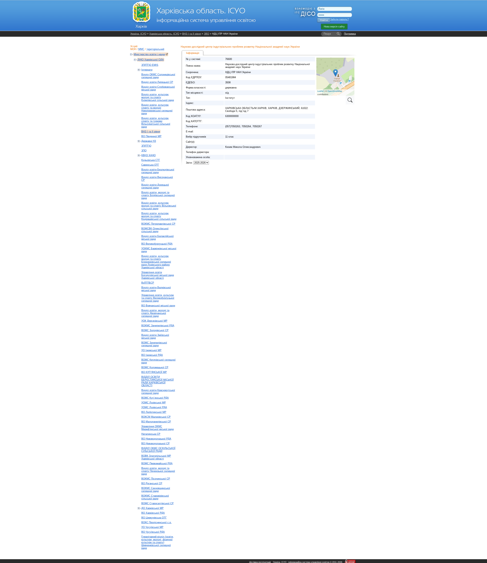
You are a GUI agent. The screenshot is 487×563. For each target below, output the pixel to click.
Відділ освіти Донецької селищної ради (155, 186)
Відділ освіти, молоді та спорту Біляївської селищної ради (158, 195)
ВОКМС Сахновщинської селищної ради (155, 489)
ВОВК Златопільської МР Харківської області (156, 457)
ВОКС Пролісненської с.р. (156, 522)
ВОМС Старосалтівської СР (157, 503)
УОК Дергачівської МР (154, 320)
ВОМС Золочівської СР (155, 330)
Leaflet (320, 90)
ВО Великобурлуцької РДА (157, 243)
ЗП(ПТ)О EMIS (149, 65)
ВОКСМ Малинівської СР (156, 416)
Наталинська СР (150, 434)
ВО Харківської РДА (153, 512)
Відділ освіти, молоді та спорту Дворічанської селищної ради (155, 313)
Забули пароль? (339, 19)
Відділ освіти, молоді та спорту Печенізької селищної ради (158, 471)
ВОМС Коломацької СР (154, 367)
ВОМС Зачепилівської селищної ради (154, 344)
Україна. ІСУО (138, 33)
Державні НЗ (148, 141)
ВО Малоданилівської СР (156, 421)
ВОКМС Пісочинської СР (155, 478)
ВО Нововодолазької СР (155, 443)
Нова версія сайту (334, 26)
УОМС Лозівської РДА (154, 407)
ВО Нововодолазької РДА (156, 438)
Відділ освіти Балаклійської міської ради (157, 237)
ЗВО (206, 33)
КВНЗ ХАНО (148, 155)
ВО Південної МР (151, 136)
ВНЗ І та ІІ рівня (191, 33)
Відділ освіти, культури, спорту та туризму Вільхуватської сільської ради (155, 122)
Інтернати (146, 69)
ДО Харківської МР (152, 508)
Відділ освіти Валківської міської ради (156, 289)
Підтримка (350, 33)
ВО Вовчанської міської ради (158, 305)
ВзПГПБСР (147, 282)
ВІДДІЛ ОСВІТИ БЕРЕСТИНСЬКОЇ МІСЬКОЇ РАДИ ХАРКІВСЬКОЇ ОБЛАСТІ (157, 381)
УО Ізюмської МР (151, 350)
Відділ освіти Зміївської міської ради (155, 336)
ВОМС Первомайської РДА (157, 463)
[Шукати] (338, 34)
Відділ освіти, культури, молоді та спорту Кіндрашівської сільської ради (158, 216)
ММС (141, 49)
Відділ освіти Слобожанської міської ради (158, 88)
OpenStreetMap (334, 90)
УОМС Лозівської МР (153, 402)
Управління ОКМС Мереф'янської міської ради (157, 428)
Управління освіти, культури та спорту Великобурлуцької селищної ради (157, 298)
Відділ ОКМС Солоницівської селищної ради (158, 76)
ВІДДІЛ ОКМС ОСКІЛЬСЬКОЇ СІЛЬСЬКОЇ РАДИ (158, 449)
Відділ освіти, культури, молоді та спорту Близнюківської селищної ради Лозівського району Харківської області (156, 262)
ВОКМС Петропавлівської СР (158, 223)
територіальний (155, 49)
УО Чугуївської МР (152, 527)
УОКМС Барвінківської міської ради (158, 250)
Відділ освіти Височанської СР (157, 178)
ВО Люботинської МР (153, 412)
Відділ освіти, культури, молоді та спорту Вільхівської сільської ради (158, 205)
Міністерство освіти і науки (149, 54)
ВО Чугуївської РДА (153, 531)
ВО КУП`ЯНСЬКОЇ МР (154, 372)
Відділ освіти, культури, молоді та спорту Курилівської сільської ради (157, 97)
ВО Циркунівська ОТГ (154, 517)
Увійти (324, 20)
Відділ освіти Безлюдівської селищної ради (157, 171)
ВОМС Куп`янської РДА (155, 397)
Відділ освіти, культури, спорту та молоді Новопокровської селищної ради (157, 109)
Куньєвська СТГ (150, 160)
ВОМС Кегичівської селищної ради (158, 361)
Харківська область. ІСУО (164, 33)
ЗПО (143, 150)
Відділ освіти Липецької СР (157, 82)
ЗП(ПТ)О (146, 145)
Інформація (192, 53)
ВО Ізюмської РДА (152, 355)
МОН (133, 49)
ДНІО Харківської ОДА (151, 59)
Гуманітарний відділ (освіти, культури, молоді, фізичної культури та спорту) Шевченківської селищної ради (157, 542)
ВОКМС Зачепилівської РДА (157, 325)
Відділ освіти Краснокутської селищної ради (158, 391)
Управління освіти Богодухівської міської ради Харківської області (157, 275)
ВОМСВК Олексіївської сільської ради (155, 230)
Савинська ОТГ (150, 164)
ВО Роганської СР (151, 483)
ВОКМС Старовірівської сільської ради (155, 497)
